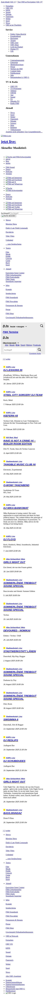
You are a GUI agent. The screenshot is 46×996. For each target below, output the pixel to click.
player (8, 159)
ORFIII (13, 93)
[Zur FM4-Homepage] (6, 136)
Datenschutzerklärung (14, 982)
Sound (8, 12)
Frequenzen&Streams (14, 306)
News (8, 23)
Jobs (12, 75)
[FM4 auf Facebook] (14, 180)
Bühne (29, 345)
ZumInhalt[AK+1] (8, 2)
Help (12, 125)
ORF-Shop (14, 45)
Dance (8, 169)
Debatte (8, 14)
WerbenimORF (16, 69)
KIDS (8, 10)
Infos (7, 285)
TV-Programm (15, 89)
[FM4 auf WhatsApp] (14, 184)
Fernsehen (9, 6)
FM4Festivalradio (12, 277)
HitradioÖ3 (14, 101)
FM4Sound (10, 167)
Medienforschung (16, 65)
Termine (9, 174)
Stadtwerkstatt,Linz (14, 461)
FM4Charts (10, 279)
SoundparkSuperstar (13, 281)
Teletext (13, 91)
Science (13, 123)
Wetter (8, 19)
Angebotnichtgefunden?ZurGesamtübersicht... (24, 132)
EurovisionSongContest (15, 273)
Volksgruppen (15, 130)
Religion (13, 128)
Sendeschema (11, 293)
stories (8, 163)
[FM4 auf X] (11, 182)
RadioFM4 (14, 103)
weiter (8, 359)
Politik (8, 256)
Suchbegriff (5, 213)
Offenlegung (10, 987)
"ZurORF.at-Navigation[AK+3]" (30, 2)
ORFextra (14, 43)
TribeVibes (10, 236)
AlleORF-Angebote (13, 976)
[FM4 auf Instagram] (14, 178)
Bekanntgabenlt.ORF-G (19, 77)
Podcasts (9, 172)
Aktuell (8, 269)
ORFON (9, 8)
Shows (8, 220)
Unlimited (9, 240)
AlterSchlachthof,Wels (15, 559)
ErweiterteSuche (35, 353)
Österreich (9, 17)
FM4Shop (10, 314)
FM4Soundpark (12, 297)
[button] (18, 157)
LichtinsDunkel (16, 47)
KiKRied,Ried (12, 437)
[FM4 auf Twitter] (13, 207)
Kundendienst (15, 36)
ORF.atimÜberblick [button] (13, 25)
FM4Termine (10, 332)
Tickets (13, 41)
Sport (8, 21)
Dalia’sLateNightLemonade (17, 228)
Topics (8, 248)
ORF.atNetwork (12, 936)
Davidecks (10, 232)
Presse (12, 67)
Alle (6, 345)
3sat (11, 95)
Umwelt (9, 259)
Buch (8, 263)
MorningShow (11, 224)
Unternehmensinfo (17, 60)
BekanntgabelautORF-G (15, 989)
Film (7, 252)
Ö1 (11, 99)
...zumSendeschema (13, 244)
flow (7, 161)
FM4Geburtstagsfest (13, 275)
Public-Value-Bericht (18, 34)
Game (8, 261)
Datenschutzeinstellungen (15, 984)
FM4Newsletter (12, 301)
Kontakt (9, 289)
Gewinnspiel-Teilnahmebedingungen (19, 318)
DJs (17, 345)
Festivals (37, 345)
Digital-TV (14, 49)
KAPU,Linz (10, 367)
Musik (8, 254)
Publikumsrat (15, 73)
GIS (11, 51)
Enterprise (14, 62)
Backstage (14, 38)
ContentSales (15, 71)
